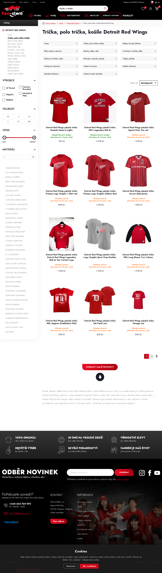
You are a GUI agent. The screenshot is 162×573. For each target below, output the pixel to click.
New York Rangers (14, 236)
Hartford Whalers (14, 309)
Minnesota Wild (13, 227)
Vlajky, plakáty (12, 59)
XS (8, 116)
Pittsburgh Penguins (15, 250)
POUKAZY (128, 15)
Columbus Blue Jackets (16, 209)
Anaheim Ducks (12, 168)
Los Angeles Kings (14, 172)
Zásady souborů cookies (86, 511)
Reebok (9, 100)
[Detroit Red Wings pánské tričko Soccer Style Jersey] (138, 170)
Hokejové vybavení (14, 61)
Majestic (10, 94)
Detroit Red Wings (15, 30)
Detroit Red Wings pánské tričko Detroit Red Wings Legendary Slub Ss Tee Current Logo (61, 257)
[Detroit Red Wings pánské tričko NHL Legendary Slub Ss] (100, 107)
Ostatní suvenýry (13, 64)
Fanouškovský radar (84, 529)
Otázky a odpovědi (84, 520)
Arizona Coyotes (13, 245)
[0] (143, 8)
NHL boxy (9, 331)
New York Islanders (15, 181)
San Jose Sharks (13, 281)
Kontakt (42, 2)
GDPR (79, 506)
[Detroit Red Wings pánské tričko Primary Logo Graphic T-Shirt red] (61, 170)
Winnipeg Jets (11, 190)
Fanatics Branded (27, 88)
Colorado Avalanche (16, 204)
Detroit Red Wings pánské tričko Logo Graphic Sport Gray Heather (100, 256)
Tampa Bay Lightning (15, 295)
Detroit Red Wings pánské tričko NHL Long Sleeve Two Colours (138, 256)
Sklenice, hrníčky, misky (16, 53)
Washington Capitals (15, 268)
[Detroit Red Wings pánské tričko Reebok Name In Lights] (61, 107)
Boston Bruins (12, 286)
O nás (34, 2)
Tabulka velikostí (83, 515)
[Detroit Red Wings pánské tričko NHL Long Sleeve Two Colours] (138, 234)
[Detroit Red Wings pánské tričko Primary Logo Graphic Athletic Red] (100, 170)
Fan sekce (58, 521)
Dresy (10, 35)
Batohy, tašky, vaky (14, 47)
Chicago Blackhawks (16, 272)
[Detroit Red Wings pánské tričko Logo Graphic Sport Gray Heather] (100, 234)
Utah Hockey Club (14, 327)
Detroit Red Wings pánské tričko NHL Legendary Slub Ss (100, 129)
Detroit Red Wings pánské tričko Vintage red (138, 322)
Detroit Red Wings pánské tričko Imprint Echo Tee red (138, 129)
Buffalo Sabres (12, 177)
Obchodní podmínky (84, 502)
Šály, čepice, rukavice (15, 44)
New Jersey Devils (13, 277)
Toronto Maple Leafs (15, 259)
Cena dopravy (82, 534)
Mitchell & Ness (27, 94)
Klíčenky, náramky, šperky (17, 55)
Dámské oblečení (13, 70)
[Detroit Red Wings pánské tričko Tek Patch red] (100, 300)
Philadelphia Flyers (14, 186)
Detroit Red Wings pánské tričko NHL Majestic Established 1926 (61, 322)
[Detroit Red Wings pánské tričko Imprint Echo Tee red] (138, 107)
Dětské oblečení (13, 67)
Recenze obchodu (10, 2)
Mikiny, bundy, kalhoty (15, 41)
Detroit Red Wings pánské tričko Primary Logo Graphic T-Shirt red (61, 192)
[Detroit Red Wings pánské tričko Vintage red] (138, 300)
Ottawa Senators (14, 240)
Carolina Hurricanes (15, 199)
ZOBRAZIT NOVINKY (111, 15)
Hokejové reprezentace (16, 318)
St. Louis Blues (12, 254)
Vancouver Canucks (15, 263)
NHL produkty (11, 322)
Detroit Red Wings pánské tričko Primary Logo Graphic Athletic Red (100, 192)
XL (19, 121)
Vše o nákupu (24, 2)
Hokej (6, 22)
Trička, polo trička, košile (19, 38)
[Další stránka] (157, 356)
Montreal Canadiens (15, 290)
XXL (29, 121)
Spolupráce (81, 525)
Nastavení (70, 566)
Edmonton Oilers (14, 218)
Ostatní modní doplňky (15, 73)
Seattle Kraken (12, 304)
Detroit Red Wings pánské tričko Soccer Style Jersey (138, 192)
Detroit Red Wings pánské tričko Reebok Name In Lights (61, 129)
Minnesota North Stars (16, 313)
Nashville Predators (15, 231)
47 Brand (10, 88)
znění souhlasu (122, 479)
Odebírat (124, 472)
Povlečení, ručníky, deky (16, 50)
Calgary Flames (13, 195)
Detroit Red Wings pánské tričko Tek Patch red (100, 322)
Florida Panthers (13, 222)
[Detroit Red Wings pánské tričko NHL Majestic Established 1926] (61, 300)
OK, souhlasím (89, 566)
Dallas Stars (11, 213)
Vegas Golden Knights (16, 300)
